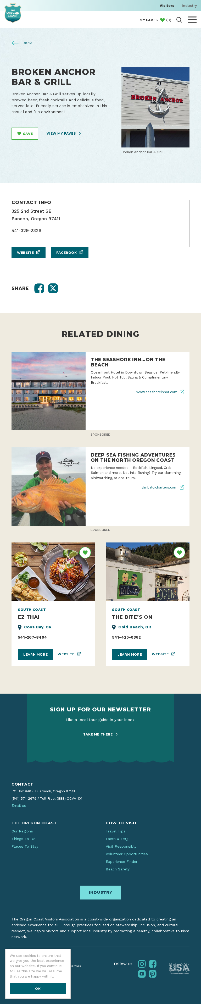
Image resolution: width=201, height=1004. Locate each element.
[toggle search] (179, 19)
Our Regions (22, 831)
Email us (19, 806)
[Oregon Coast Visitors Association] (12, 13)
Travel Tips (116, 831)
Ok (38, 989)
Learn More (35, 654)
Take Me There (98, 734)
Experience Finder (121, 861)
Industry (189, 5)
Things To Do (24, 839)
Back (26, 43)
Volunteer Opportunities (127, 854)
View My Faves (61, 133)
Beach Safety (118, 869)
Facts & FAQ (117, 839)
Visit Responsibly (121, 846)
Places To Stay (25, 846)
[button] (39, 288)
